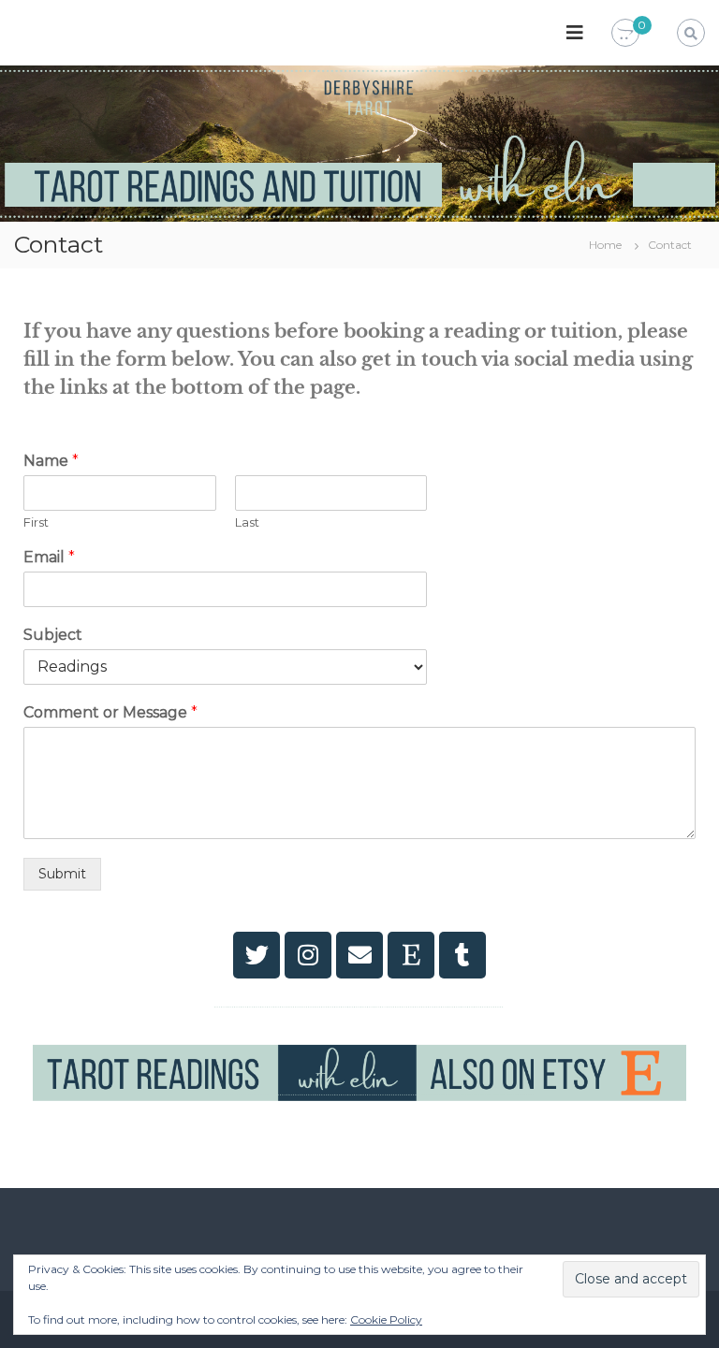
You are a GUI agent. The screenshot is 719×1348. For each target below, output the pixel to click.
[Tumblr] (462, 955)
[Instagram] (308, 955)
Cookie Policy (386, 1319)
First (36, 522)
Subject (52, 635)
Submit (62, 873)
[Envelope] (359, 955)
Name (51, 461)
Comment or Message (110, 712)
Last (247, 522)
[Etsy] (411, 955)
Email (49, 557)
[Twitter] (256, 955)
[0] (625, 33)
